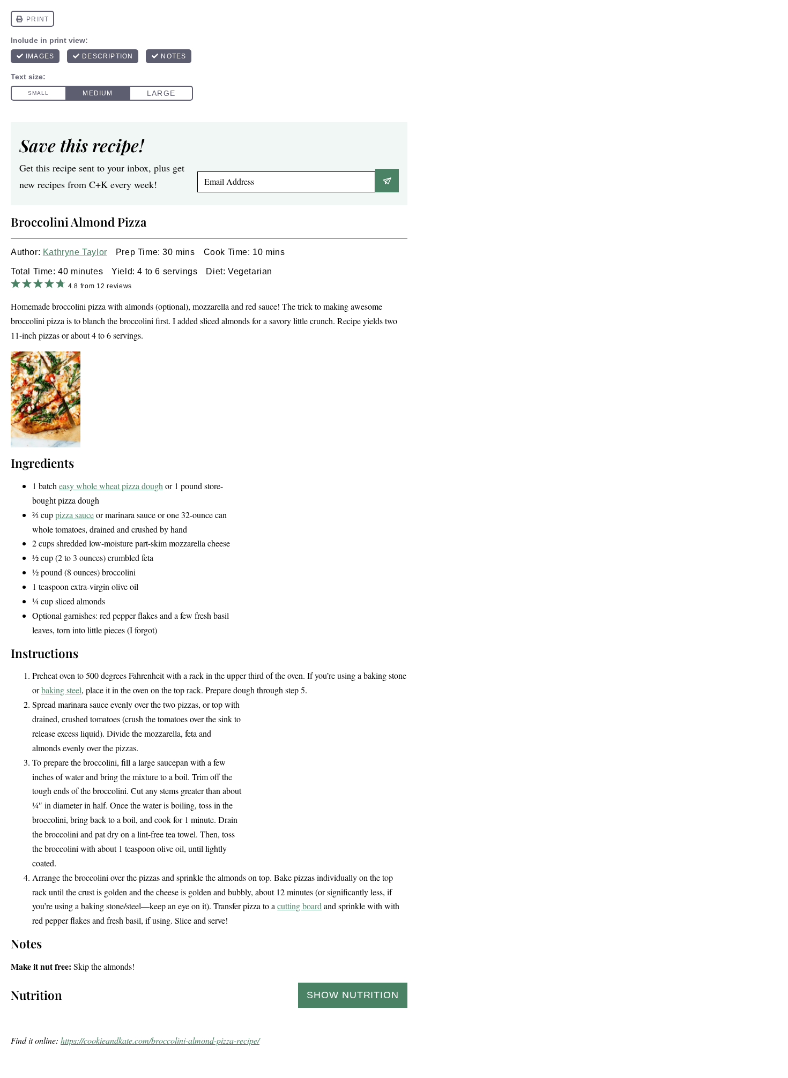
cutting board (299, 905)
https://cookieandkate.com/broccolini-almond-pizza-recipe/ (160, 1040)
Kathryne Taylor (75, 252)
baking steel (61, 689)
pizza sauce (74, 514)
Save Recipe (387, 180)
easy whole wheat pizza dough (111, 485)
